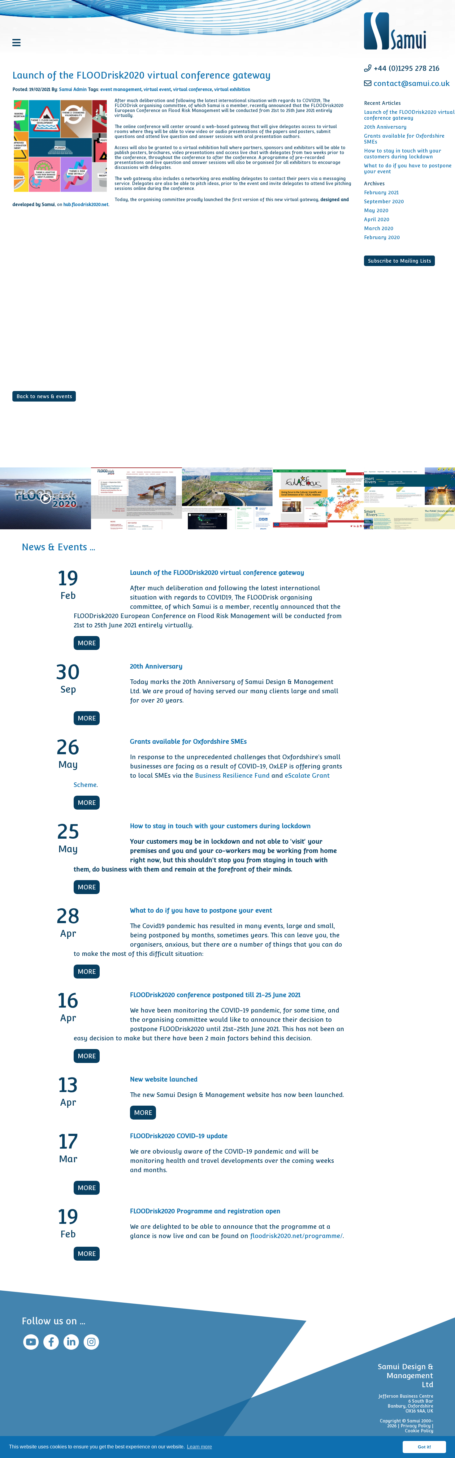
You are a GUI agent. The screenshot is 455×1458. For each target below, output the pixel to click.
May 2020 (376, 210)
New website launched (163, 1079)
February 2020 (382, 237)
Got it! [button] (424, 1446)
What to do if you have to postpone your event (201, 910)
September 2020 (384, 201)
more (87, 643)
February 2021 (381, 193)
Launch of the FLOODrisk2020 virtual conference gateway (409, 115)
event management (120, 89)
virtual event (157, 89)
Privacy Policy (416, 1425)
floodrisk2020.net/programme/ (296, 1236)
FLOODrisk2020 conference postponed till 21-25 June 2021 (215, 995)
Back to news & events (44, 396)
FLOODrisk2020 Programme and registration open (205, 1211)
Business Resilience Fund (232, 775)
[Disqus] (182, 312)
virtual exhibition (232, 89)
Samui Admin (73, 89)
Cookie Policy (419, 1430)
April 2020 (376, 219)
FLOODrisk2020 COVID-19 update (179, 1136)
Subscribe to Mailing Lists (399, 261)
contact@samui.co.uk (412, 83)
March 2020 (378, 228)
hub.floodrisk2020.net (85, 204)
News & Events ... (58, 547)
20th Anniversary (385, 127)
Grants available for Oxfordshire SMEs (188, 741)
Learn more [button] (199, 1446)
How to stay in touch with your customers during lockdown (402, 154)
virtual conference (192, 89)
